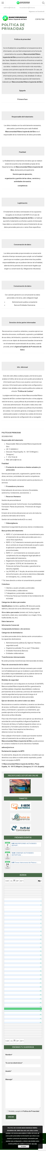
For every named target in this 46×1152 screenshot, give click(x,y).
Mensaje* (9, 1079)
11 (40, 943)
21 (40, 983)
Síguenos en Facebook (36, 11)
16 (40, 963)
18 (40, 971)
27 (40, 1006)
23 (40, 991)
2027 (21, 881)
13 (40, 951)
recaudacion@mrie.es (27, 7)
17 (40, 967)
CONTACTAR (39, 19)
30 (40, 1018)
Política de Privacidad (31, 1111)
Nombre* (8, 1055)
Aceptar (23, 1146)
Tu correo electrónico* (14, 1063)
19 (40, 975)
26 (40, 1002)
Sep (17, 881)
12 (40, 947)
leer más (34, 1144)
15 (40, 959)
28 (40, 1010)
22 (40, 987)
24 (40, 995)
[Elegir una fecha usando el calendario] (14, 881)
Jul (11, 881)
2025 (7, 881)
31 (40, 1022)
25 (40, 998)
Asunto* (8, 1071)
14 (40, 955)
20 (40, 979)
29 (40, 1014)
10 (40, 939)
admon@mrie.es (9, 7)
